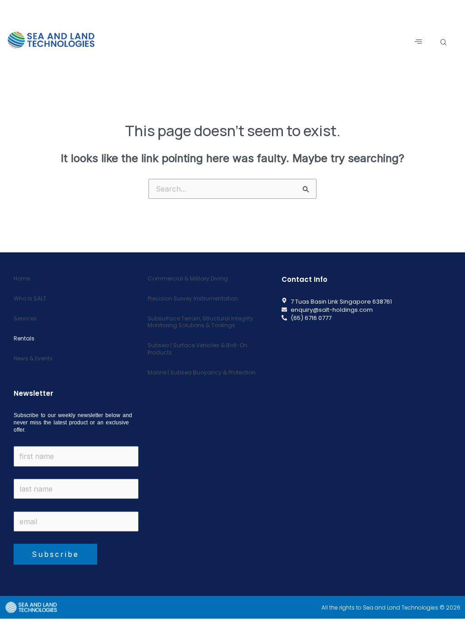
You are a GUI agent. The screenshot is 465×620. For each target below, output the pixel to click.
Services (25, 318)
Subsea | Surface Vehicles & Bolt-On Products (197, 348)
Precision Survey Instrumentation (193, 298)
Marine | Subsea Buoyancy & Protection (202, 372)
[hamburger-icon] (419, 41)
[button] (443, 42)
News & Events (33, 358)
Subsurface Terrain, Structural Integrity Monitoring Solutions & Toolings (200, 322)
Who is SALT (30, 298)
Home (22, 278)
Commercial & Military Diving (188, 278)
